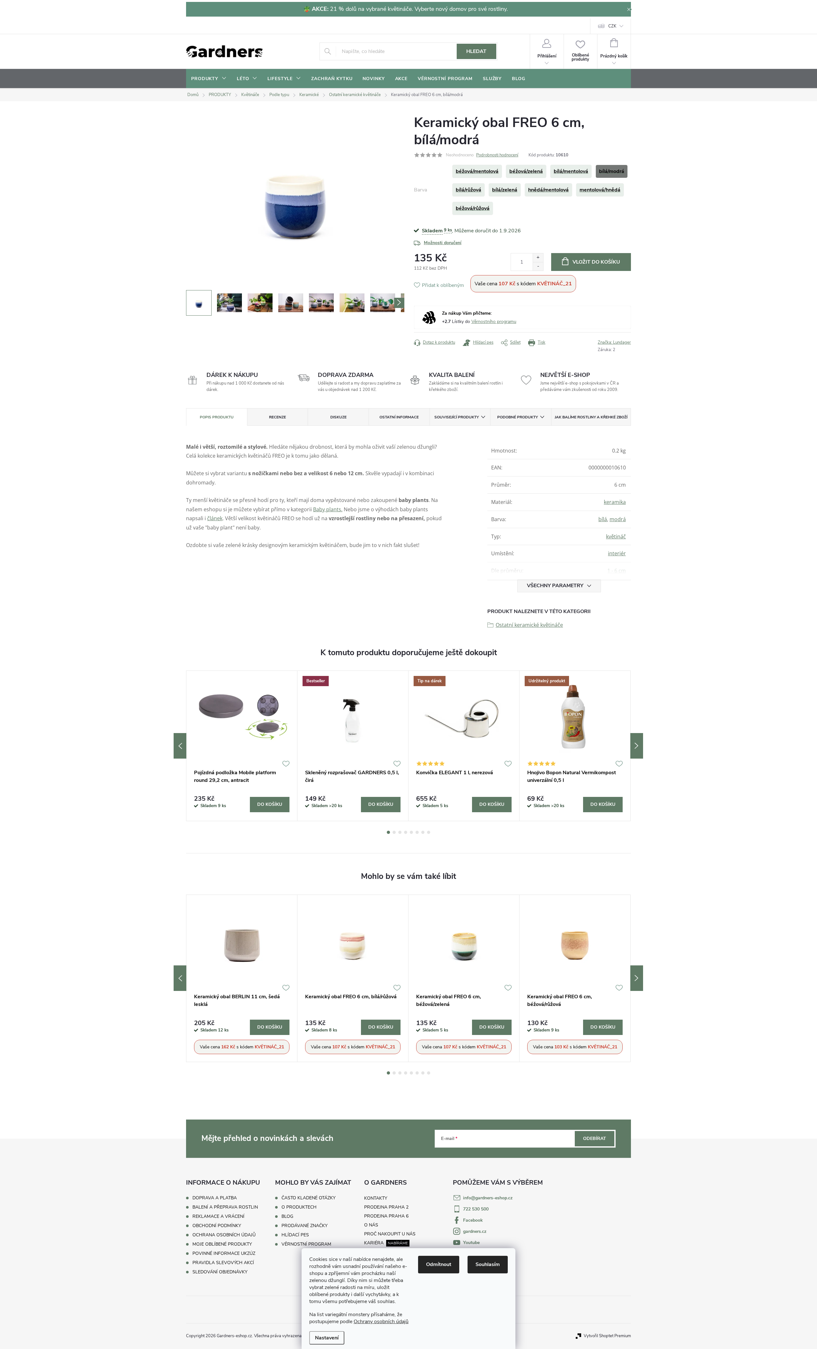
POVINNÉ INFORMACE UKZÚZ (223, 1253)
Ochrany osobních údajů (381, 1321)
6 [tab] (417, 832)
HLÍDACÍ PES (295, 1235)
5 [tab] (411, 832)
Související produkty (456, 417)
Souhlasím (488, 1264)
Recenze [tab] (277, 417)
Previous (180, 746)
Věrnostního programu (493, 322)
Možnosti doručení (442, 243)
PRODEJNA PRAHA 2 (386, 1207)
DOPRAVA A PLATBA (214, 1198)
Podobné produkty (517, 417)
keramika (615, 502)
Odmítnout (438, 1264)
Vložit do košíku (596, 262)
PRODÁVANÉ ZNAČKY (304, 1225)
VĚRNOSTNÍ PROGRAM (306, 1244)
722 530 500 (476, 1209)
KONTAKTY (375, 1198)
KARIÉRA (374, 1243)
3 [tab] (399, 832)
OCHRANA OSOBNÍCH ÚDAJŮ (224, 1235)
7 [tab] (422, 832)
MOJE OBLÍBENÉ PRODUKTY (222, 1244)
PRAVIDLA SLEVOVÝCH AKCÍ (223, 1263)
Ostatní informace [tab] (399, 417)
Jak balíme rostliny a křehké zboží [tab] (591, 417)
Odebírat (594, 1138)
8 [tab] (428, 832)
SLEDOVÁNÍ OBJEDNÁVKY (219, 1272)
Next (636, 746)
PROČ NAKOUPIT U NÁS (390, 1234)
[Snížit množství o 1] (538, 266)
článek (214, 518)
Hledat (476, 51)
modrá (618, 519)
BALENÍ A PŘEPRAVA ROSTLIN (225, 1207)
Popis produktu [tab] (217, 417)
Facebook (473, 1220)
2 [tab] (394, 832)
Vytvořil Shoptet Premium (607, 1336)
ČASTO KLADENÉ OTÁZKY (308, 1198)
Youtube (471, 1243)
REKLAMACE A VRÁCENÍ (218, 1216)
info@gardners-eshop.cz (488, 1198)
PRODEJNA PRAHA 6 (386, 1216)
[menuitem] (209, 79)
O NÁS (371, 1225)
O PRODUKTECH (299, 1207)
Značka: (614, 342)
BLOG (287, 1216)
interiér (617, 553)
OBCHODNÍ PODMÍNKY (216, 1226)
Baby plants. (327, 509)
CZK (612, 26)
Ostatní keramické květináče (529, 624)
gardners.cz (474, 1231)
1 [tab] (388, 832)
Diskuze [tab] (338, 417)
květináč (616, 536)
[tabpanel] (241, 746)
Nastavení (327, 1337)
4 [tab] (405, 832)
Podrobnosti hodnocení (497, 155)
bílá (602, 519)
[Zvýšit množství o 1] (538, 257)
